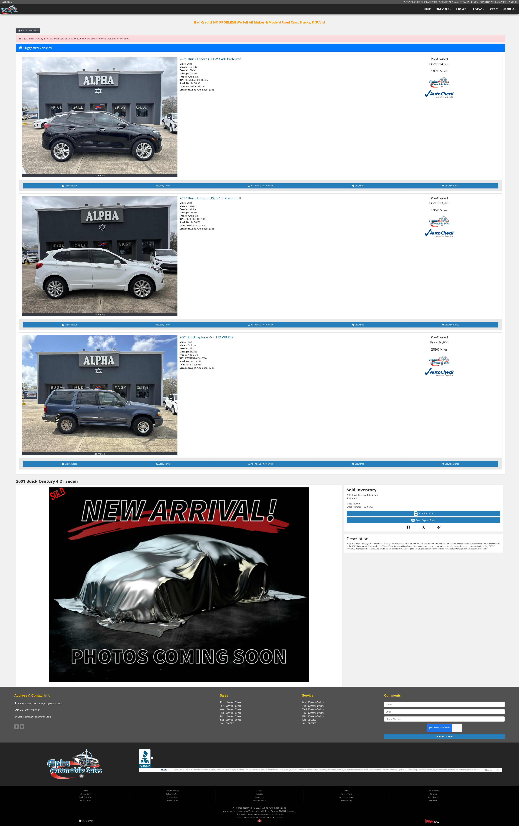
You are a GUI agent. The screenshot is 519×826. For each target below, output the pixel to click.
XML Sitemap (433, 797)
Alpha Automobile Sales (274, 807)
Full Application (172, 794)
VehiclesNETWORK (257, 811)
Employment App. (346, 797)
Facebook (346, 790)
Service (494, 9)
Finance (461, 9)
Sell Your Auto (85, 800)
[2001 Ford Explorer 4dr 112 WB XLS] (100, 393)
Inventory (443, 9)
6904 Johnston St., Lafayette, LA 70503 (495, 2)
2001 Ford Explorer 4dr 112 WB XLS (206, 337)
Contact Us (259, 797)
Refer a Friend (346, 794)
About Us (509, 9)
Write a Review (172, 800)
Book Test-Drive (85, 797)
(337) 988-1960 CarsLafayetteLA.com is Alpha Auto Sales (437, 2)
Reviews (478, 9)
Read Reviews (172, 797)
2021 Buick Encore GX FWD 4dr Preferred (210, 59)
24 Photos (99, 453)
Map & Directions (259, 800)
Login (8, 2)
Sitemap (433, 794)
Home (427, 9)
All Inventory (85, 794)
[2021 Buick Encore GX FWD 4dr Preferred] (100, 115)
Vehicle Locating (172, 790)
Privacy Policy (346, 800)
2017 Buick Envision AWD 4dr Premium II (210, 198)
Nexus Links (433, 800)
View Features (452, 185)
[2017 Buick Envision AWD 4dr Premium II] (100, 254)
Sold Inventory (434, 790)
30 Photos (99, 175)
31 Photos (99, 314)
